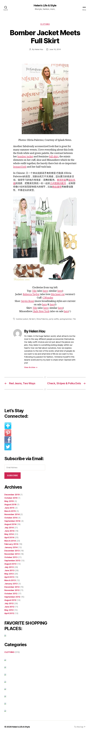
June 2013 (9, 570)
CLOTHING (45, 24)
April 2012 (9, 613)
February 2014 (11, 544)
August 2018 (10, 504)
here (45, 290)
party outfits (54, 319)
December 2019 (12, 494)
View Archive (30, 367)
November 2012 (12, 590)
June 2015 (9, 508)
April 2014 (9, 537)
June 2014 (9, 531)
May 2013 (9, 574)
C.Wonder (48, 297)
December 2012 (12, 587)
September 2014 (12, 521)
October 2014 (10, 518)
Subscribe (12, 475)
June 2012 (9, 607)
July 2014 (9, 527)
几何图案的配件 (58, 183)
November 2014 (12, 514)
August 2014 (10, 524)
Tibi (34, 290)
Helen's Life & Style (45, 5)
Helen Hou (39, 49)
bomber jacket (25, 156)
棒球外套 (61, 179)
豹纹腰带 (57, 186)
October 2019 (10, 498)
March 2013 (10, 580)
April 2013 (9, 577)
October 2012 (10, 593)
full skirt (53, 156)
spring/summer (66, 319)
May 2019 (9, 501)
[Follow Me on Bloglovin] (25, 425)
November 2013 (12, 554)
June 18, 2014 (55, 49)
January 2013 (11, 583)
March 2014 (10, 541)
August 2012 (10, 600)
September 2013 (12, 560)
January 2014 (11, 547)
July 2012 (9, 603)
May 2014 (9, 534)
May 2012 (9, 610)
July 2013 (9, 567)
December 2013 (12, 551)
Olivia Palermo (42, 319)
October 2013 (10, 557)
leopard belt (19, 166)
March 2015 (10, 511)
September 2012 (12, 597)
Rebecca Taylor (31, 294)
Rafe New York (41, 311)
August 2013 (10, 564)
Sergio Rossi (27, 301)
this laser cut (58, 294)
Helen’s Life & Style (21, 727)
